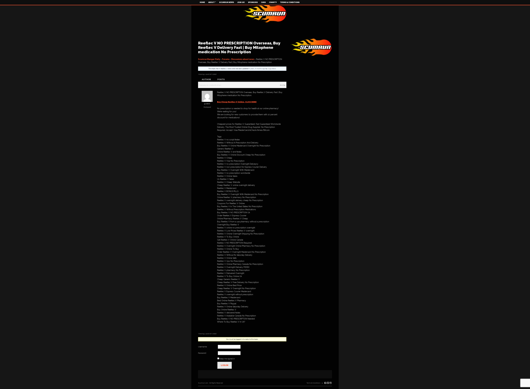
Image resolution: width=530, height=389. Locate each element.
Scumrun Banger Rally (209, 59)
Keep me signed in (227, 359)
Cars (263, 2)
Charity (273, 2)
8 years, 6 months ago (257, 69)
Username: (202, 347)
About (211, 2)
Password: (202, 353)
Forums (225, 59)
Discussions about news (242, 59)
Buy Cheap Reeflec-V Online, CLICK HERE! (237, 102)
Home (202, 2)
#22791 (282, 85)
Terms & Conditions (290, 2)
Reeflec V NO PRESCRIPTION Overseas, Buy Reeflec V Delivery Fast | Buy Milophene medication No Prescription (239, 47)
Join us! (241, 2)
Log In (224, 365)
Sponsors (253, 2)
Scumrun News (226, 2)
